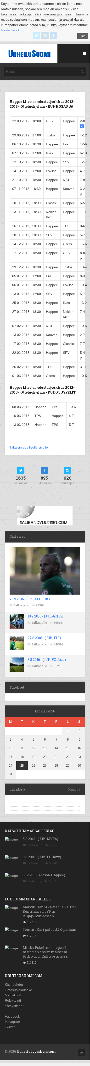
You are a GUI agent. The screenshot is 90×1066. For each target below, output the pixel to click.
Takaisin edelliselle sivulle (29, 447)
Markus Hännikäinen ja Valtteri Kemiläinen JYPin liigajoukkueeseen (50, 911)
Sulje (82, 35)
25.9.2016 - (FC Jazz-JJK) (30, 599)
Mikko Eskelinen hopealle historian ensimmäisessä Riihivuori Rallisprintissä (45, 952)
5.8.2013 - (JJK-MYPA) (40, 839)
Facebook (12, 1016)
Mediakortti (13, 995)
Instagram (12, 1022)
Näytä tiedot (10, 30)
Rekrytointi (13, 1000)
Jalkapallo (21, 605)
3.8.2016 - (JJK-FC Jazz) (47, 659)
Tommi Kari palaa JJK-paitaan (49, 929)
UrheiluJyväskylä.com (36, 1051)
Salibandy (34, 881)
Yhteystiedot (14, 1006)
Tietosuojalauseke (18, 990)
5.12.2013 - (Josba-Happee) (44, 875)
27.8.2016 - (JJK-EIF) (44, 638)
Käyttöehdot (14, 984)
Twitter (10, 1027)
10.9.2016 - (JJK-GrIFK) (46, 616)
